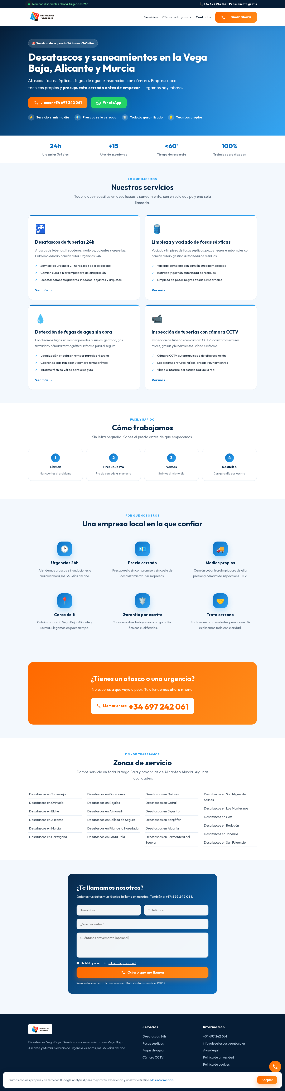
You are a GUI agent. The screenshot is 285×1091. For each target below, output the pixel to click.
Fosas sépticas (153, 1043)
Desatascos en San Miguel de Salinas (225, 797)
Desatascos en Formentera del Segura (167, 839)
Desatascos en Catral (161, 803)
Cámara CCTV (153, 1057)
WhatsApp (112, 102)
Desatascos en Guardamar (106, 794)
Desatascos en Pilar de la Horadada (113, 828)
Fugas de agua (153, 1050)
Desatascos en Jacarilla (221, 834)
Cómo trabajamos (176, 17)
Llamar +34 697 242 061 (61, 102)
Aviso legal (210, 1050)
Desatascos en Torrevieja (47, 794)
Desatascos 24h (154, 1036)
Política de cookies (216, 1064)
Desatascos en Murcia (45, 828)
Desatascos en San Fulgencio (225, 842)
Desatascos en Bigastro (162, 811)
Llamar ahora (239, 17)
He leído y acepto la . (109, 963)
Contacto (203, 17)
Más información (161, 1080)
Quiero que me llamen (145, 972)
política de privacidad (122, 963)
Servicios (151, 17)
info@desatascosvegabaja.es (224, 1043)
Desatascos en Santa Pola (106, 837)
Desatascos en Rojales (103, 803)
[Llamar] (275, 1067)
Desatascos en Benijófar (163, 820)
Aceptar (267, 1080)
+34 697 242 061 (215, 1036)
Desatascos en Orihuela (46, 803)
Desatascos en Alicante (46, 820)
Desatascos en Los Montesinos (226, 808)
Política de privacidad (218, 1057)
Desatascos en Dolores (162, 794)
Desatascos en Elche (44, 811)
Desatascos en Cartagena (48, 837)
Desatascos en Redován (221, 825)
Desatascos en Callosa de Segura (111, 820)
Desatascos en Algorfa (162, 828)
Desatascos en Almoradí (104, 811)
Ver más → (43, 290)
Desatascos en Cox (218, 817)
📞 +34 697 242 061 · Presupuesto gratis (228, 4)
